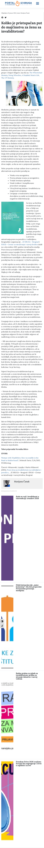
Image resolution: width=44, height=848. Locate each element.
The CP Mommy (7, 78)
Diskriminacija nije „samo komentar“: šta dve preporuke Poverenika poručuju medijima (29, 588)
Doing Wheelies (14, 75)
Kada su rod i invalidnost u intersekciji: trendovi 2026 (27, 497)
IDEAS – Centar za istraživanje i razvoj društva (19, 244)
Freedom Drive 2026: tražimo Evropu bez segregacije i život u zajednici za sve (29, 764)
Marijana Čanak (25, 13)
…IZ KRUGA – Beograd (30, 242)
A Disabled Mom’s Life (30, 75)
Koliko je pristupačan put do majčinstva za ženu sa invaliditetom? (21, 27)
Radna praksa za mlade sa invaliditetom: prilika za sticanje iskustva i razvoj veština (27, 676)
